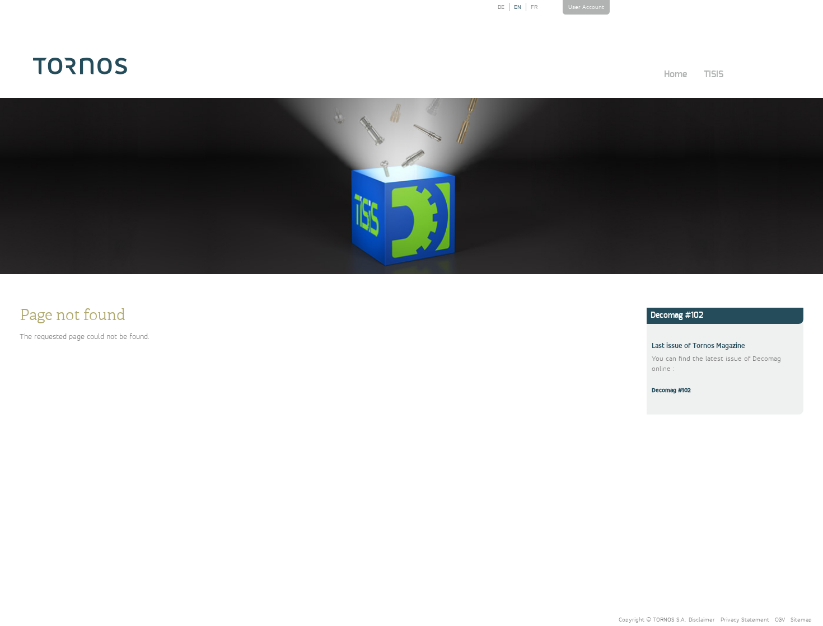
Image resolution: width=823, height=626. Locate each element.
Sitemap (801, 619)
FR (534, 7)
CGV (780, 619)
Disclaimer (702, 619)
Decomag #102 (671, 390)
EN (517, 7)
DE (501, 7)
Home (675, 74)
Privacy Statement (745, 619)
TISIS (713, 74)
